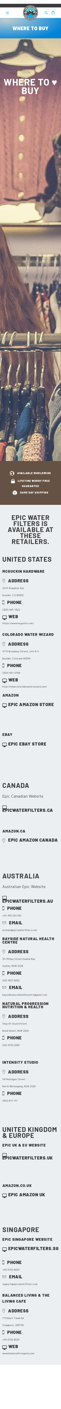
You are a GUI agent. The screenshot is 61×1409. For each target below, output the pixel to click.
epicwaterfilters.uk (27, 1157)
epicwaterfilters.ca (27, 810)
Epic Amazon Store (31, 704)
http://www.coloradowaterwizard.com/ (24, 686)
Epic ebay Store (27, 743)
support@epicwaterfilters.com (20, 1284)
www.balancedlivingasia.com (18, 1353)
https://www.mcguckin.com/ (18, 623)
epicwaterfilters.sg (33, 1248)
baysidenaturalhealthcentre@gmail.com (24, 994)
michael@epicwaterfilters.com (19, 930)
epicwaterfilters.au (27, 901)
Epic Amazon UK (26, 1194)
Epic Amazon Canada (33, 839)
